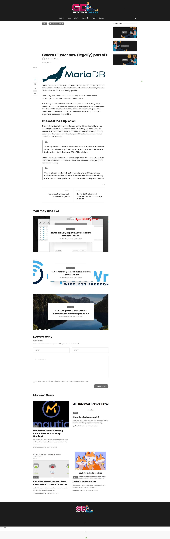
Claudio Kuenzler (67, 239)
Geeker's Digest (53, 59)
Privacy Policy (92, 517)
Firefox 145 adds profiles (84, 481)
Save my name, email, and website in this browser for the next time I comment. (62, 381)
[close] (86, 532)
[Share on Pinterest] (35, 89)
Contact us (83, 517)
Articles (76, 18)
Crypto (93, 18)
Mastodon (3, 527)
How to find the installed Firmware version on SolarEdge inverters (89, 196)
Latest (61, 18)
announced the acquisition (73, 96)
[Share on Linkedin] (35, 93)
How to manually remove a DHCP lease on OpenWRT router (71, 273)
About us (76, 517)
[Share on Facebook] (35, 79)
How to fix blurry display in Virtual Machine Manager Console (71, 234)
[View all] (125, 32)
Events (101, 18)
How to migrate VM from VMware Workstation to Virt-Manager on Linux (71, 312)
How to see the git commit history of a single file (59, 195)
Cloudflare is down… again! (86, 417)
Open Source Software (56, 23)
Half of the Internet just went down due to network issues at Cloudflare (50, 483)
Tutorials (85, 18)
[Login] (125, 7)
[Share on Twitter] (35, 84)
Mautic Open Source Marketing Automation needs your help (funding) (48, 433)
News (69, 18)
